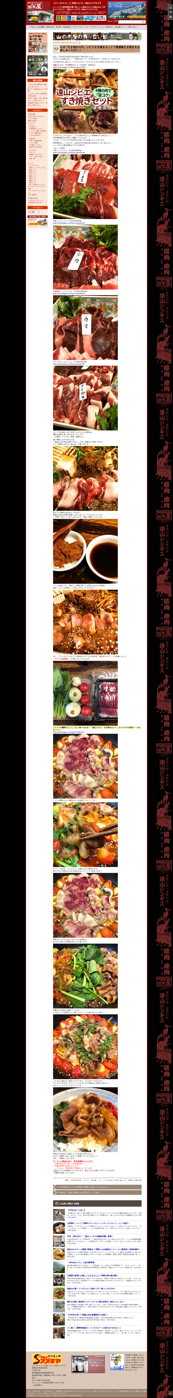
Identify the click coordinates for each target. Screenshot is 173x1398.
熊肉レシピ (32, 182)
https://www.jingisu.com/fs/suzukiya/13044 (69, 67)
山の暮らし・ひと (35, 145)
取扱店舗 (66, 27)
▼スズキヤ (32, 150)
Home (33, 27)
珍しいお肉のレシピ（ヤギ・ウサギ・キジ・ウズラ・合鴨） (37, 186)
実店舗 (58, 27)
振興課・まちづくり (35, 154)
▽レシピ (31, 163)
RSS (170, 16)
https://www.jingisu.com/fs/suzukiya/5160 (69, 153)
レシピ (101, 27)
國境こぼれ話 (32, 120)
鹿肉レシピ (32, 180)
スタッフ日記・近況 (35, 156)
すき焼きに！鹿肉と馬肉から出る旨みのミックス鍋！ (79, 1192)
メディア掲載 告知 (35, 133)
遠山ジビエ (123, 1180)
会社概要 (41, 27)
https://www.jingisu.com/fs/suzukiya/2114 (69, 364)
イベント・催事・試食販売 (37, 131)
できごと (32, 152)
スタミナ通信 (32, 118)
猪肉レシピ (32, 178)
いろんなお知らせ (35, 135)
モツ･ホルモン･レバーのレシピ (37, 191)
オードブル (31, 122)
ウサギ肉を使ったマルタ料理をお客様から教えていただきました (83, 1187)
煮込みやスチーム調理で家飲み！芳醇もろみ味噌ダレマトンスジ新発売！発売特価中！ (104, 1249)
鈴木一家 (32, 159)
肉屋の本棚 (31, 114)
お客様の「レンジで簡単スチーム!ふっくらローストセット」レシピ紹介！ (98, 1223)
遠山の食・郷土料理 (35, 147)
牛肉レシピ (32, 174)
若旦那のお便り (33, 198)
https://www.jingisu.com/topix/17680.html (68, 732)
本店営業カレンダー (35, 129)
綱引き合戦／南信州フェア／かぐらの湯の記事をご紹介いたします (95, 1302)
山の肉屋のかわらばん (35, 202)
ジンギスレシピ (34, 165)
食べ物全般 (32, 195)
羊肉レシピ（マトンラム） (37, 167)
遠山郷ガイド (120, 27)
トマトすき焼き (108, 1180)
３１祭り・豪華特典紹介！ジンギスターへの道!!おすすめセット (94, 1328)
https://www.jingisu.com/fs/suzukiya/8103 (69, 293)
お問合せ (170, 12)
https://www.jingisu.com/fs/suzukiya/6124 (69, 223)
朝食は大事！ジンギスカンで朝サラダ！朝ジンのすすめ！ (91, 1289)
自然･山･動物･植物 (35, 140)
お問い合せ (132, 27)
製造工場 (50, 27)
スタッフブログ (90, 27)
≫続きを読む (75, 1283)
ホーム (170, 7)
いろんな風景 (33, 143)
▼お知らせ (32, 127)
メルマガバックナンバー (36, 200)
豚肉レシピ (32, 172)
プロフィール (77, 27)
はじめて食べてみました (36, 116)
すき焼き (116, 1180)
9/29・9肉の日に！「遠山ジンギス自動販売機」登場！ (90, 1236)
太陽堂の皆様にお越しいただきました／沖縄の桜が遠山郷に (92, 1276)
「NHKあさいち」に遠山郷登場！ (81, 1262)
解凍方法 (109, 27)
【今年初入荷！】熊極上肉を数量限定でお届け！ (88, 1315)
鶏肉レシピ (32, 170)
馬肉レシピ (32, 176)
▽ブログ (31, 125)
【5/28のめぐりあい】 (76, 1210)
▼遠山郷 (93, 1180)
